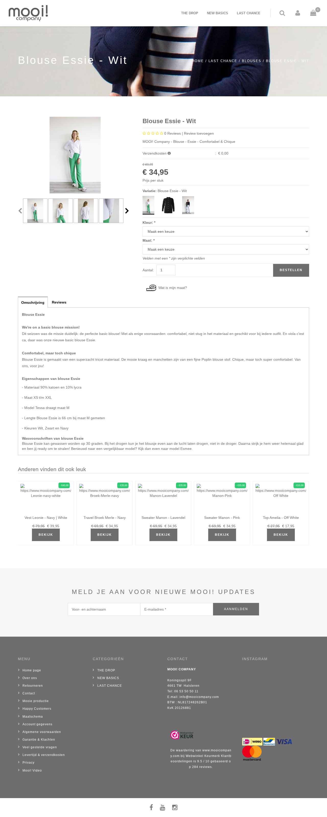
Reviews (59, 302)
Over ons (29, 678)
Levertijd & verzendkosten (43, 755)
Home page (31, 670)
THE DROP (189, 13)
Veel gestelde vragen (39, 747)
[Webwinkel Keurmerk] (181, 735)
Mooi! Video (32, 770)
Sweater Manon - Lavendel (163, 518)
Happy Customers (36, 708)
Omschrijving (32, 302)
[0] (309, 13)
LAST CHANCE (248, 13)
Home (198, 61)
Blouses (251, 61)
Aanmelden (236, 609)
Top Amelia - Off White (281, 518)
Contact (28, 693)
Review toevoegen (199, 133)
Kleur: (149, 222)
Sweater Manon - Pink (222, 518)
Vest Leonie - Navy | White (46, 518)
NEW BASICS (217, 13)
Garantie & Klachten (38, 739)
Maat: (149, 240)
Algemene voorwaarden (41, 732)
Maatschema (32, 716)
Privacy (28, 762)
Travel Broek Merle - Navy (105, 518)
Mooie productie (35, 701)
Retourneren (32, 685)
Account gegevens (37, 724)
